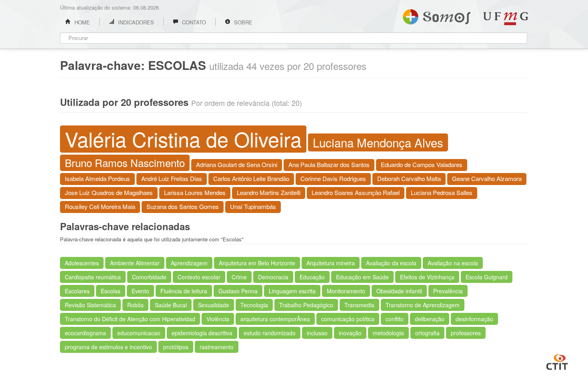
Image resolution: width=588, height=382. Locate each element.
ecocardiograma (85, 333)
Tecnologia (254, 305)
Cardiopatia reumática (93, 277)
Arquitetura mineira (330, 263)
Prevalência (448, 291)
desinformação (474, 319)
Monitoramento (346, 291)
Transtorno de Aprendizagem (423, 305)
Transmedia (359, 305)
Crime (239, 277)
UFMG (505, 18)
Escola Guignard (487, 277)
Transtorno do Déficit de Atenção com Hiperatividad (130, 319)
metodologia (388, 333)
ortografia (427, 333)
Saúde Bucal (171, 305)
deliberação (429, 319)
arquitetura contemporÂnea (275, 319)
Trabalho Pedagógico (306, 305)
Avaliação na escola (453, 263)
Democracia (273, 277)
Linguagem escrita (292, 291)
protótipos (175, 347)
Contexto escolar (199, 277)
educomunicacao (138, 333)
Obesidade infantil (399, 291)
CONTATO (193, 22)
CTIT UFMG (557, 361)
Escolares (77, 291)
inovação (350, 333)
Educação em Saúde (362, 277)
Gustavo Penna (238, 291)
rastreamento (217, 347)
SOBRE (242, 22)
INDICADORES (135, 22)
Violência (217, 319)
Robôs (135, 305)
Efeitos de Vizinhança (427, 277)
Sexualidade (213, 305)
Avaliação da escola (391, 263)
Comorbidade (149, 277)
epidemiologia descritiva (202, 333)
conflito (395, 319)
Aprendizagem (189, 263)
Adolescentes (82, 263)
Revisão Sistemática (90, 305)
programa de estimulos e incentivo (108, 347)
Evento (140, 291)
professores (466, 333)
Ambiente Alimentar (135, 263)
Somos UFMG (436, 15)
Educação (312, 277)
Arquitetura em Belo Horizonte (257, 263)
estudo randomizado (270, 333)
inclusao (317, 333)
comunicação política (347, 319)
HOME (81, 22)
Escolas (110, 291)
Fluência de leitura (183, 291)
